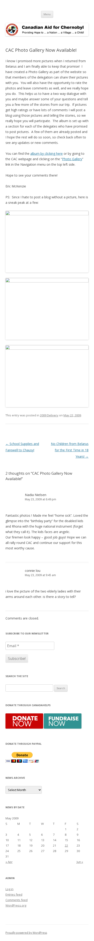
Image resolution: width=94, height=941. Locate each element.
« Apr (9, 862)
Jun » (80, 862)
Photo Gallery (72, 159)
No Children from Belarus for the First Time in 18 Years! (70, 450)
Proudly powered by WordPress (26, 933)
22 (66, 845)
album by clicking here (46, 153)
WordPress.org (15, 905)
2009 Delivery (49, 415)
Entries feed (13, 894)
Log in (9, 889)
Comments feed (16, 900)
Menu (47, 14)
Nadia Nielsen (35, 494)
